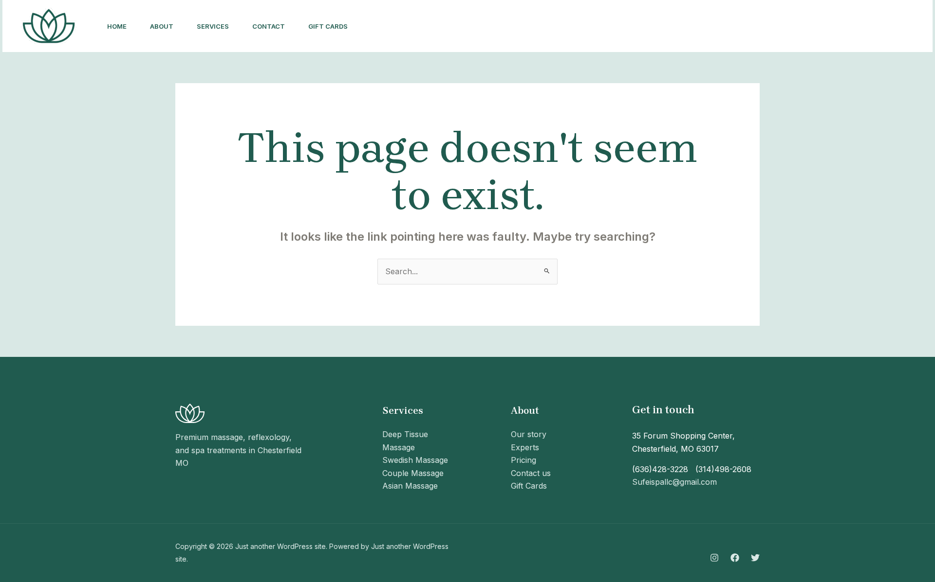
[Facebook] (734, 557)
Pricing (523, 460)
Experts (525, 447)
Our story (528, 434)
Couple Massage (413, 473)
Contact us (531, 473)
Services (213, 26)
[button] (879, 26)
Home (117, 26)
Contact (268, 26)
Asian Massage (410, 486)
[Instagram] (714, 557)
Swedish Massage (415, 460)
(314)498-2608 (723, 469)
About (161, 26)
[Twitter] (755, 557)
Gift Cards (328, 26)
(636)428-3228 (660, 469)
